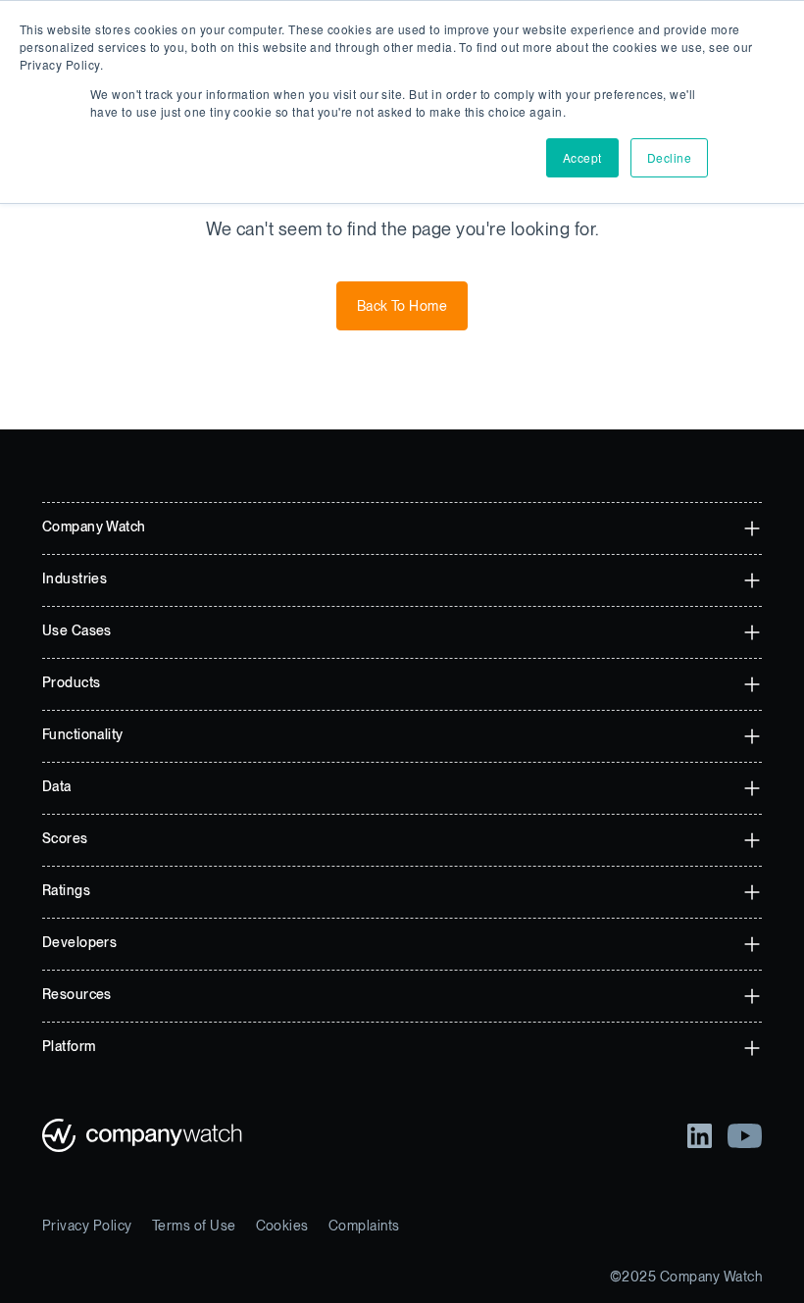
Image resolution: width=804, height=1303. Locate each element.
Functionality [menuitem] (82, 734)
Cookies (282, 1225)
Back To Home (402, 306)
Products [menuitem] (71, 682)
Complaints (364, 1225)
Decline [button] (669, 157)
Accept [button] (582, 157)
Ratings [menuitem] (66, 890)
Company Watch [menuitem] (93, 526)
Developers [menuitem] (79, 942)
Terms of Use (194, 1225)
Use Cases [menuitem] (77, 630)
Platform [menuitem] (68, 1046)
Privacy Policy (87, 1225)
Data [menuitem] (57, 786)
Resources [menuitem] (77, 994)
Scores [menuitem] (65, 838)
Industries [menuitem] (74, 578)
